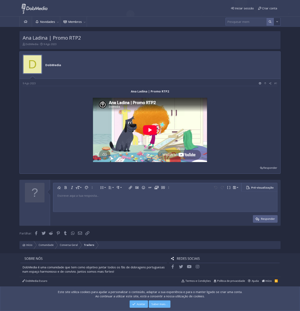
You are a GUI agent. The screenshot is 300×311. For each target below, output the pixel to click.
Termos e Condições (198, 281)
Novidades (47, 22)
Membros (75, 22)
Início (26, 22)
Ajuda (255, 281)
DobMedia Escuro (36, 281)
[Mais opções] (270, 22)
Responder (270, 168)
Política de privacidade (231, 281)
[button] (58, 22)
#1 (275, 83)
